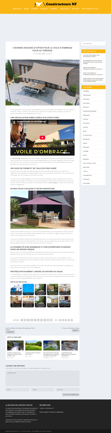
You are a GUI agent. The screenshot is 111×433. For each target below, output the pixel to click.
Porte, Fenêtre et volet (90, 9)
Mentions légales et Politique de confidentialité (51, 412)
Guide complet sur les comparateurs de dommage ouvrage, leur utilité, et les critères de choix (93, 80)
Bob (40, 53)
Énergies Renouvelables (89, 111)
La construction (87, 135)
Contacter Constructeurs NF (46, 408)
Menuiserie (86, 147)
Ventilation (86, 179)
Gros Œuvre (86, 123)
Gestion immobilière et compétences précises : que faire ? (93, 68)
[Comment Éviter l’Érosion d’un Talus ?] (33, 345)
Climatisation (64, 9)
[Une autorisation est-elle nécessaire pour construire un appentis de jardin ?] (51, 345)
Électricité (75, 9)
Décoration (86, 99)
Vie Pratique (86, 183)
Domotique (86, 103)
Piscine (85, 155)
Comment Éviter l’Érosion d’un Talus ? (33, 353)
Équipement (86, 115)
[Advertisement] (55, 26)
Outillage (85, 151)
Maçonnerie (86, 139)
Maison (26, 9)
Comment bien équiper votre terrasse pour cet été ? (91, 55)
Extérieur (34, 9)
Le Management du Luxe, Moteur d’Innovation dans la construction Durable (92, 62)
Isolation (85, 127)
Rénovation (17, 9)
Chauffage (44, 9)
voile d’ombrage (53, 182)
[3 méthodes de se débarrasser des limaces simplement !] (69, 345)
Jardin (43, 53)
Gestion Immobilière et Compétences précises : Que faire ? (93, 73)
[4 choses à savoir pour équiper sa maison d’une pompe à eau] (15, 345)
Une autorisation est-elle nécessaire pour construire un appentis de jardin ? (51, 354)
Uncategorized (87, 175)
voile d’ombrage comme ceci (19, 158)
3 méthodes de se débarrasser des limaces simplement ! (68, 354)
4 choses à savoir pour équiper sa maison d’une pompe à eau (14, 354)
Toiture (85, 171)
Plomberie (53, 9)
